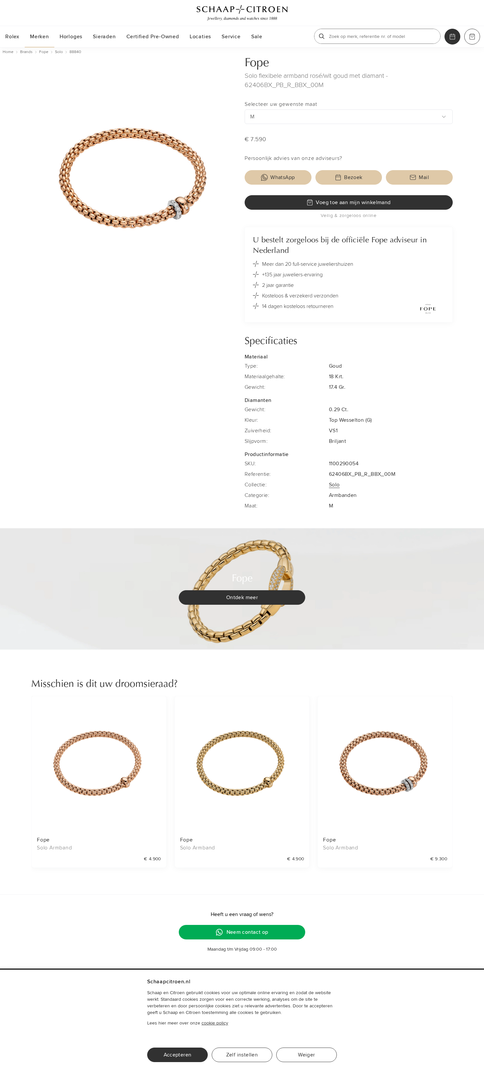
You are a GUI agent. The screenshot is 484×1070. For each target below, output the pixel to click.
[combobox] (349, 116)
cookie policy (215, 1023)
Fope (257, 63)
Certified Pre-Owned (152, 36)
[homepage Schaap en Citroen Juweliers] (242, 12)
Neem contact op (247, 932)
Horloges (71, 36)
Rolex (12, 36)
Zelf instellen (242, 1055)
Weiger (306, 1055)
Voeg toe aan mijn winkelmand (353, 202)
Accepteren (178, 1055)
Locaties (200, 36)
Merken (39, 36)
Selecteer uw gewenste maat (281, 104)
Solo (334, 484)
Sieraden (104, 36)
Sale (256, 36)
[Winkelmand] (472, 37)
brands (26, 51)
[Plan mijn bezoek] (452, 37)
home (8, 51)
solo (59, 51)
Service (231, 36)
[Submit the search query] (321, 36)
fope (43, 51)
